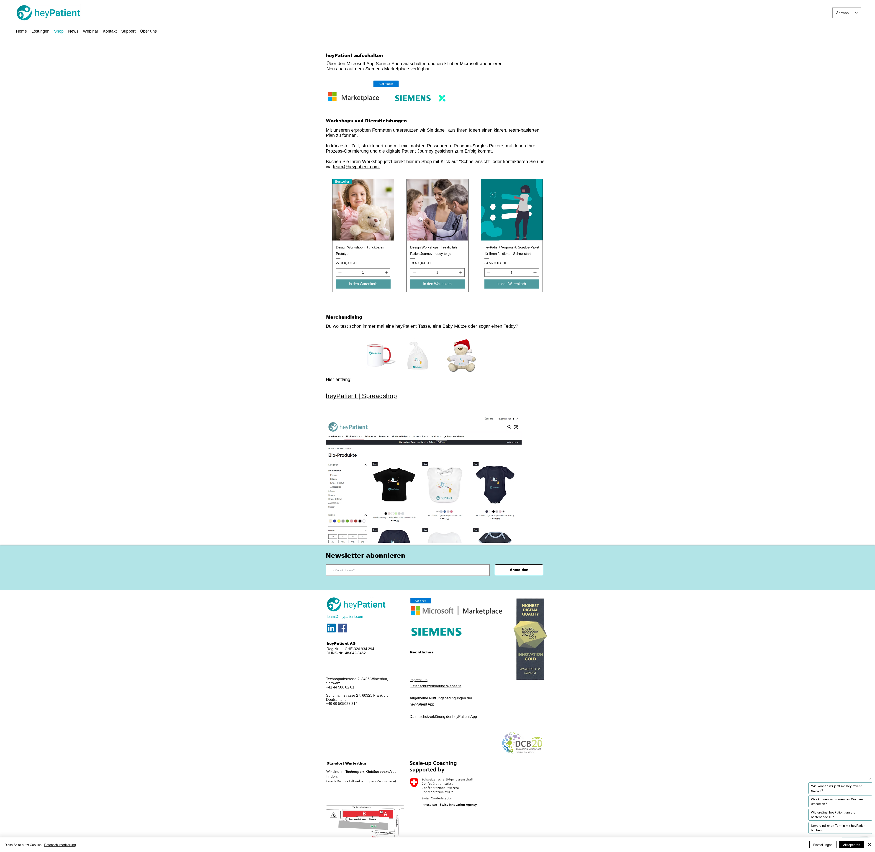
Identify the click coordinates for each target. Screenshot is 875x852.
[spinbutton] (363, 272)
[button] (148, 31)
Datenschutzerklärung (60, 844)
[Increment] (387, 272)
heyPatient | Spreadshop (361, 395)
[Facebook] (342, 628)
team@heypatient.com (356, 166)
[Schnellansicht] (437, 210)
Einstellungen (823, 844)
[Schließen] (869, 844)
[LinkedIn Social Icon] (331, 628)
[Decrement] (339, 272)
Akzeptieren (851, 844)
